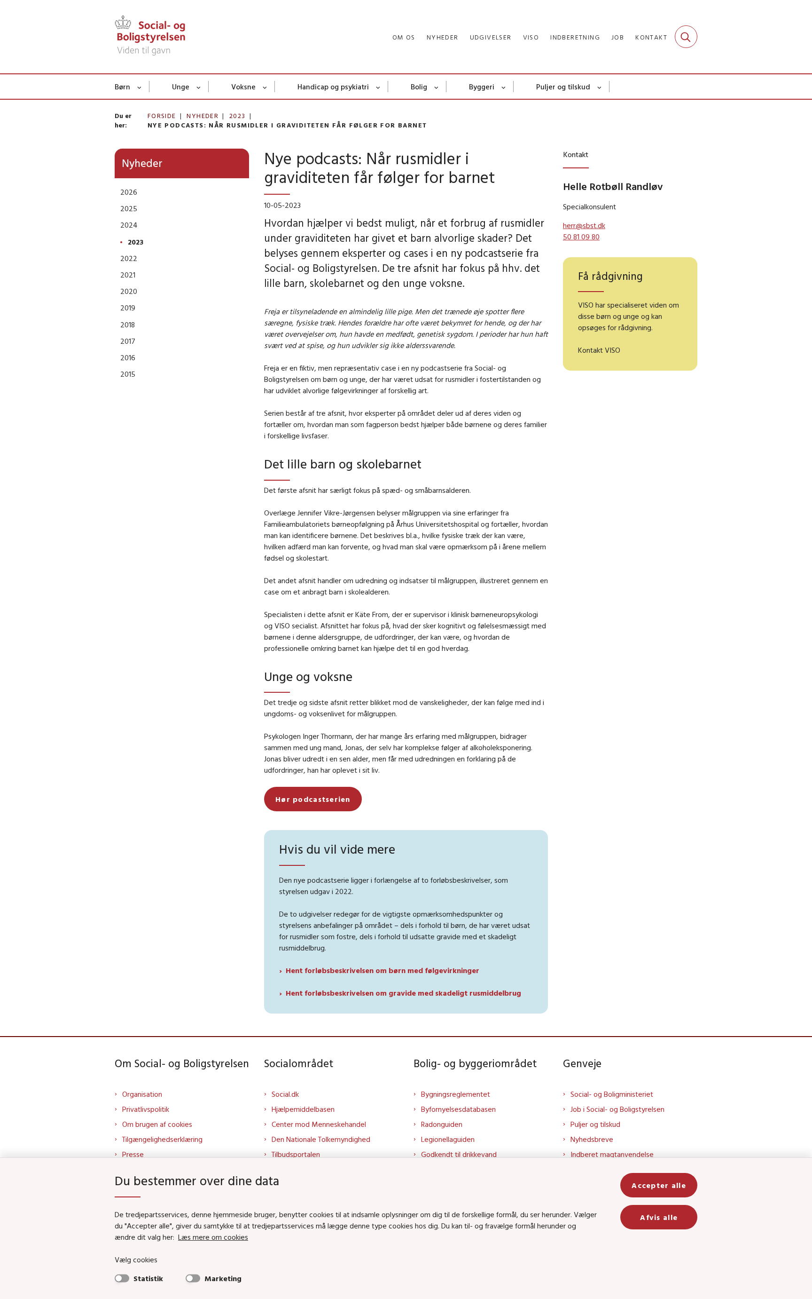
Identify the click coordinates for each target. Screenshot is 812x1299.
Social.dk (285, 1094)
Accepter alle (659, 1185)
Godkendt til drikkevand (459, 1154)
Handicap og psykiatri (333, 86)
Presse (133, 1154)
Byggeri (481, 86)
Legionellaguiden (448, 1139)
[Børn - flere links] (139, 86)
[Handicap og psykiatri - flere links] (378, 86)
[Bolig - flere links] (436, 86)
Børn (122, 86)
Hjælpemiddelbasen (303, 1109)
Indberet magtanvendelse (612, 1154)
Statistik (148, 1278)
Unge (180, 86)
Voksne (243, 86)
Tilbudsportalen (296, 1154)
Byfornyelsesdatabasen (458, 1109)
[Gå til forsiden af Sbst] (150, 36)
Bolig (419, 86)
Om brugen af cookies (157, 1124)
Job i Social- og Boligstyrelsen (617, 1109)
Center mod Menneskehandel (319, 1124)
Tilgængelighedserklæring (162, 1139)
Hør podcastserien (313, 799)
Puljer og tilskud (563, 86)
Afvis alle (659, 1217)
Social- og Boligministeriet (611, 1094)
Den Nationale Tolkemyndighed (321, 1139)
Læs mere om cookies (213, 1237)
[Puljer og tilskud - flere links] (599, 86)
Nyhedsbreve (591, 1139)
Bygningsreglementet (455, 1094)
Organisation (142, 1094)
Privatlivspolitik (145, 1109)
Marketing (223, 1278)
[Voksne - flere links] (265, 86)
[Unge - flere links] (199, 86)
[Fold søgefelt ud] (686, 36)
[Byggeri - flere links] (504, 86)
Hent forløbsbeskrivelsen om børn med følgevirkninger (382, 970)
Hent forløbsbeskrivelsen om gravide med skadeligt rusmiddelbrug (403, 993)
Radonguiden (441, 1124)
